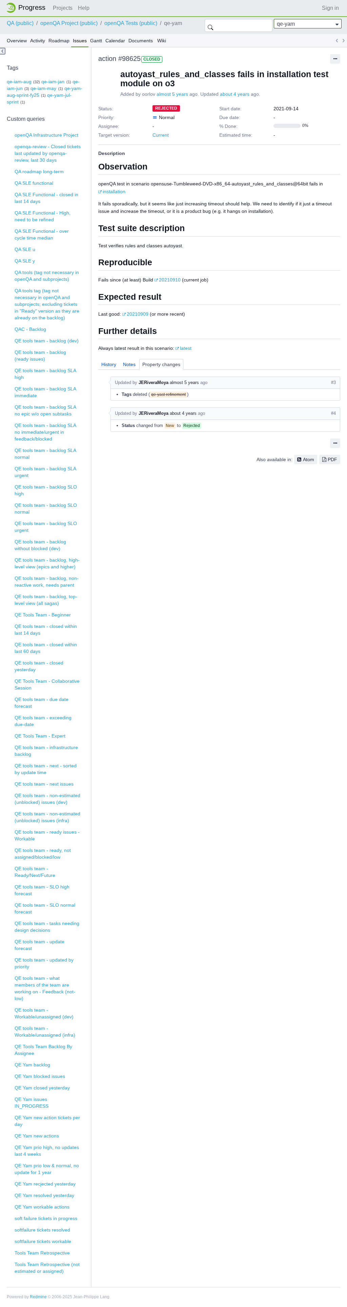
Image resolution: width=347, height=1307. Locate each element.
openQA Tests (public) (130, 23)
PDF (332, 459)
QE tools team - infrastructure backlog (46, 751)
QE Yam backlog (32, 1064)
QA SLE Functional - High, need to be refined (42, 216)
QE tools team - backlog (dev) (47, 340)
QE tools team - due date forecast (41, 703)
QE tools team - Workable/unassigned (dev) (44, 1013)
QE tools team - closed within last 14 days (46, 630)
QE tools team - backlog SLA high (45, 374)
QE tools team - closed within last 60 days (46, 648)
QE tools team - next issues (44, 784)
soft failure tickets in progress (46, 1218)
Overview (17, 40)
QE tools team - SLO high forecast (42, 890)
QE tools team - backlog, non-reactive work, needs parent (47, 582)
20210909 (137, 314)
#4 (333, 413)
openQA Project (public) (69, 23)
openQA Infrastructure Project (46, 135)
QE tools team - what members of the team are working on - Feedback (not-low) (45, 988)
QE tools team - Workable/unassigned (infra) (45, 1032)
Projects (63, 8)
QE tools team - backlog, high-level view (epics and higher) (47, 563)
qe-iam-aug (19, 81)
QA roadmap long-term (39, 171)
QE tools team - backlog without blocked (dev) (40, 545)
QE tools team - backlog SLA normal (45, 454)
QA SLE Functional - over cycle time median (42, 234)
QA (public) (20, 23)
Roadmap (58, 40)
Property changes (161, 364)
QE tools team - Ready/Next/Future (35, 872)
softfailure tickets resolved (42, 1230)
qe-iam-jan (52, 81)
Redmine (38, 1296)
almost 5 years (172, 94)
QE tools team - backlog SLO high (46, 490)
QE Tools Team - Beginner (43, 614)
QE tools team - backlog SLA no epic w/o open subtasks (45, 410)
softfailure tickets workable (43, 1241)
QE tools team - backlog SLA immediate (45, 392)
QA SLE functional (34, 183)
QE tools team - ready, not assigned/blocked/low (43, 854)
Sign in (330, 8)
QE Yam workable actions (42, 1207)
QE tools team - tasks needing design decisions (47, 927)
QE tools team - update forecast (39, 945)
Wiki (161, 40)
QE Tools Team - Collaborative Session (47, 684)
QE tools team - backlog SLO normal (46, 508)
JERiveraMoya (153, 382)
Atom (308, 459)
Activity (37, 40)
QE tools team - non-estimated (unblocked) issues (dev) (47, 799)
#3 (333, 382)
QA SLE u (25, 249)
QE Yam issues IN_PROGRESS (31, 1103)
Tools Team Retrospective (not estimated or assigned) (47, 1268)
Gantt (96, 40)
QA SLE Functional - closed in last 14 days (46, 198)
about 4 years (234, 94)
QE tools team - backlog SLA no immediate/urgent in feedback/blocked (45, 432)
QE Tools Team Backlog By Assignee (43, 1050)
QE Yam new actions (37, 1136)
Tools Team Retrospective (42, 1253)
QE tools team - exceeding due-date (43, 721)
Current (160, 135)
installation (114, 191)
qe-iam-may (43, 88)
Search (210, 25)
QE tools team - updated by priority (44, 963)
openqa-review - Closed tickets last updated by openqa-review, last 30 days (48, 153)
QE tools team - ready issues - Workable (47, 835)
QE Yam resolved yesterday (44, 1195)
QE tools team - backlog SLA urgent (45, 472)
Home (27, 7)
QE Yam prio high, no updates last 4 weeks (47, 1151)
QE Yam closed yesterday (42, 1087)
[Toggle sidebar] (2, 51)
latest (185, 348)
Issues (80, 40)
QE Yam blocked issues (40, 1076)
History (108, 364)
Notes (129, 364)
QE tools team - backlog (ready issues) (40, 356)
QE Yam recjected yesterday (45, 1184)
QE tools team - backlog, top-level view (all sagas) (46, 600)
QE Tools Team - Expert (40, 736)
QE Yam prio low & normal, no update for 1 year (47, 1169)
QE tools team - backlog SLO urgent (46, 527)
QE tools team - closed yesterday (39, 666)
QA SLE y (25, 261)
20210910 (170, 280)
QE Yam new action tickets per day (47, 1121)
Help (83, 8)
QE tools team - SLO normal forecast (45, 908)
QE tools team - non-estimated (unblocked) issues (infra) (47, 817)
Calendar (115, 40)
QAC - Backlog (30, 329)
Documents (140, 40)
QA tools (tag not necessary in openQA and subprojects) (47, 276)
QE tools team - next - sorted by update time (46, 769)
